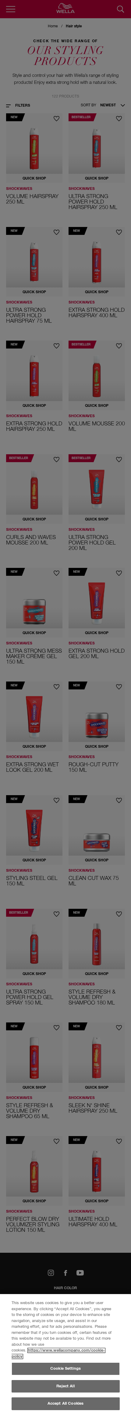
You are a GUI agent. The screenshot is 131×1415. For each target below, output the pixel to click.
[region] (65, 1354)
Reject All (65, 1386)
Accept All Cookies (65, 1404)
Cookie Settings (65, 1369)
